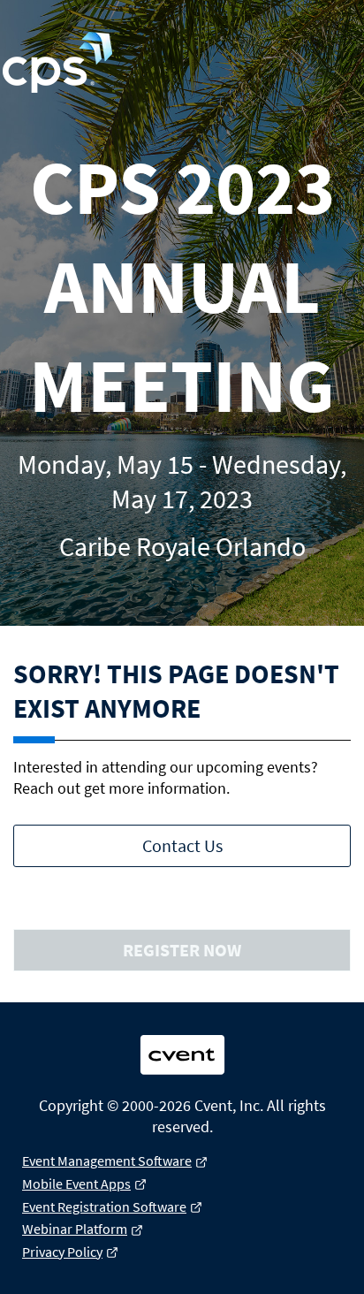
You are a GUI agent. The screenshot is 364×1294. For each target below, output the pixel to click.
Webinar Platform (74, 1228)
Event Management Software (107, 1160)
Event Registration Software (104, 1206)
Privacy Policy (62, 1251)
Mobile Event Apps (76, 1183)
